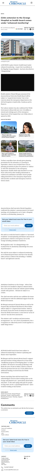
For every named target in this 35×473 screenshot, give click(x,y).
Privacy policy (5, 431)
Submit (29, 225)
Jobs (2, 433)
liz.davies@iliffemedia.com (11, 470)
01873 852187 (9, 467)
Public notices (5, 435)
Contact (3, 430)
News (2, 13)
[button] (3, 3)
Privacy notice (12, 230)
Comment (29, 413)
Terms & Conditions (6, 428)
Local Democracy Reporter (9, 27)
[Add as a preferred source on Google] (19, 29)
